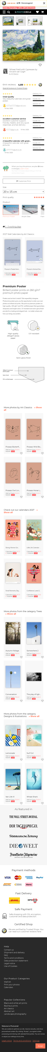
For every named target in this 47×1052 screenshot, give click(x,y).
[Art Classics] (5, 71)
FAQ (6, 955)
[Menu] (4, 12)
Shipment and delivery (14, 952)
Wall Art (7, 982)
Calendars (8, 987)
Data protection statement (16, 961)
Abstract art (9, 1011)
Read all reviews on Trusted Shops (15, 88)
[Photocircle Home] (23, 12)
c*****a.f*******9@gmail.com (16, 105)
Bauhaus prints (11, 1006)
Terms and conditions (14, 958)
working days (13, 227)
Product (6, 202)
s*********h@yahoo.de (14, 150)
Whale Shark (32, 797)
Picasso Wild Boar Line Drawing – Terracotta (34, 447)
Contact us (9, 950)
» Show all (10, 614)
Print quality (8, 197)
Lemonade (10, 753)
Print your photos (12, 985)
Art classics (9, 1008)
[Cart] (42, 12)
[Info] (5, 207)
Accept (40, 1046)
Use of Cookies (10, 966)
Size (4, 187)
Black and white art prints (15, 1003)
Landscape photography (15, 1014)
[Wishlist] (37, 12)
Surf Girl (30, 753)
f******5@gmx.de (12, 129)
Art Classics (14, 74)
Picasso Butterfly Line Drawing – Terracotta (13, 447)
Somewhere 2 (32, 651)
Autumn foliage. (12, 651)
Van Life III (10, 797)
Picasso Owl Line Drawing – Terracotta (13, 490)
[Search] (8, 12)
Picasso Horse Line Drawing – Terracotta (34, 490)
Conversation (11, 694)
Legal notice (9, 963)
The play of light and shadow (34, 694)
